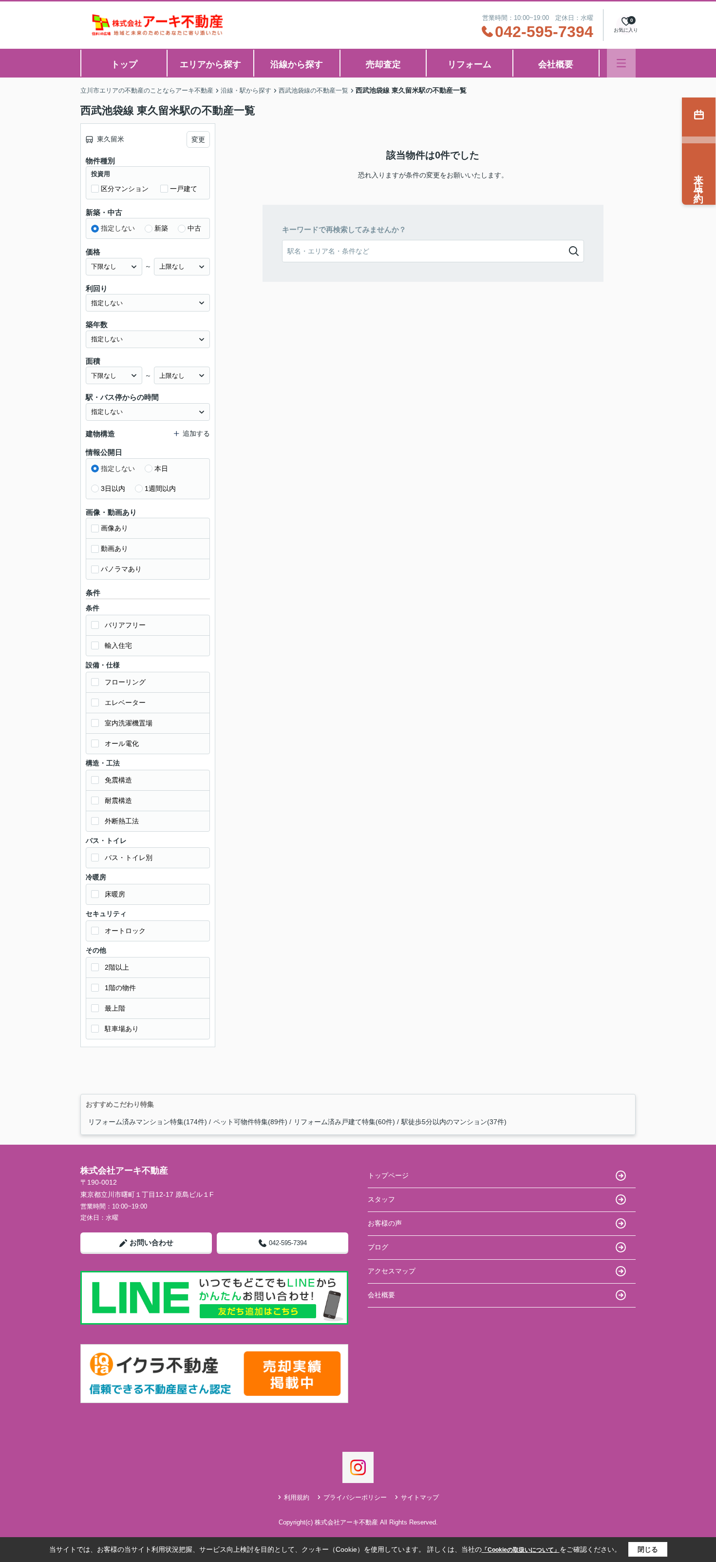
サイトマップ (420, 1497)
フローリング (125, 682)
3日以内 (113, 488)
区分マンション (125, 189)
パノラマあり (121, 569)
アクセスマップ (391, 1271)
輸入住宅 (118, 645)
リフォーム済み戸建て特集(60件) (344, 1122)
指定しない (118, 228)
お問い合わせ (151, 1242)
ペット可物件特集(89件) (250, 1122)
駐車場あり (122, 1029)
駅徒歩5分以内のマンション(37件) (454, 1122)
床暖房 (115, 894)
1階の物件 (120, 988)
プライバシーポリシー (355, 1497)
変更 (198, 139)
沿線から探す (296, 64)
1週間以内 (160, 488)
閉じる (648, 1549)
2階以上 (117, 967)
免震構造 (118, 780)
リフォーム (469, 64)
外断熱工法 (122, 821)
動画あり (114, 548)
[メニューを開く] (621, 63)
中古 (194, 228)
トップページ (388, 1175)
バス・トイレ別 (128, 857)
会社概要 (555, 64)
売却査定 (383, 64)
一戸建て (183, 189)
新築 (161, 228)
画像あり (114, 528)
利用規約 (296, 1497)
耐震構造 (118, 800)
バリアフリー (125, 625)
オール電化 (122, 743)
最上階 (115, 1008)
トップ (124, 64)
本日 (161, 468)
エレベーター (125, 702)
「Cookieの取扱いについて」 (521, 1549)
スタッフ (381, 1199)
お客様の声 (385, 1223)
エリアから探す (210, 64)
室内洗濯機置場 (128, 723)
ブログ (378, 1247)
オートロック (125, 931)
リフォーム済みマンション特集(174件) (147, 1122)
